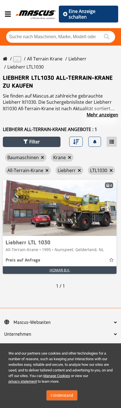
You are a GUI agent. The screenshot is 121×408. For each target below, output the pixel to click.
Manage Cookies (56, 376)
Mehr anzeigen (102, 115)
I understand (62, 395)
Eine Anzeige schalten (82, 14)
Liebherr (77, 59)
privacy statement (22, 381)
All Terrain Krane (44, 59)
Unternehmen (17, 334)
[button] (31, 142)
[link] (59, 208)
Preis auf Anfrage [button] (23, 260)
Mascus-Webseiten (32, 322)
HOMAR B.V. (60, 269)
